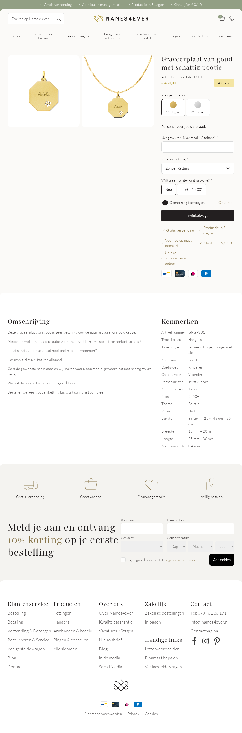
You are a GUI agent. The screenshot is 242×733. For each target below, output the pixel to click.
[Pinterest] (217, 641)
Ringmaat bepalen (161, 657)
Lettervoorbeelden (162, 648)
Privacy (133, 714)
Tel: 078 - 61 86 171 (208, 613)
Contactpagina (204, 630)
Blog (12, 657)
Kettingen (62, 613)
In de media (109, 657)
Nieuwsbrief (110, 639)
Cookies (151, 714)
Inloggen (153, 621)
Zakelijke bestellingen (164, 613)
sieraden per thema (43, 36)
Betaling (15, 621)
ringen (176, 36)
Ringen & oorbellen (71, 639)
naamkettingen (77, 36)
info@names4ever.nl (209, 621)
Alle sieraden (65, 648)
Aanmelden (222, 559)
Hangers (61, 621)
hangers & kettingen (112, 36)
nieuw (15, 36)
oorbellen (200, 36)
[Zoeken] (59, 18)
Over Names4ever (116, 613)
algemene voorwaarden (184, 560)
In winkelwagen (197, 215)
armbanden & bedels (147, 36)
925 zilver (198, 112)
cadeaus (225, 36)
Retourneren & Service (28, 639)
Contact (15, 666)
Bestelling (17, 613)
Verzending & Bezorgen (29, 630)
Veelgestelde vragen (26, 648)
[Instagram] (205, 641)
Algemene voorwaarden (103, 714)
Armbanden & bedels (72, 630)
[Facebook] (194, 641)
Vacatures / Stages (116, 630)
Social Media (110, 666)
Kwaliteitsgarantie (116, 621)
